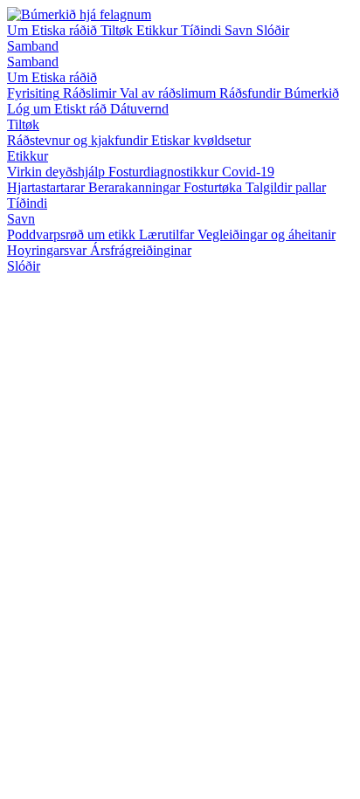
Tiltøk (118, 30)
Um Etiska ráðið (53, 30)
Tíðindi (203, 30)
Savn (240, 30)
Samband (33, 45)
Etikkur (158, 30)
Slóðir (272, 30)
